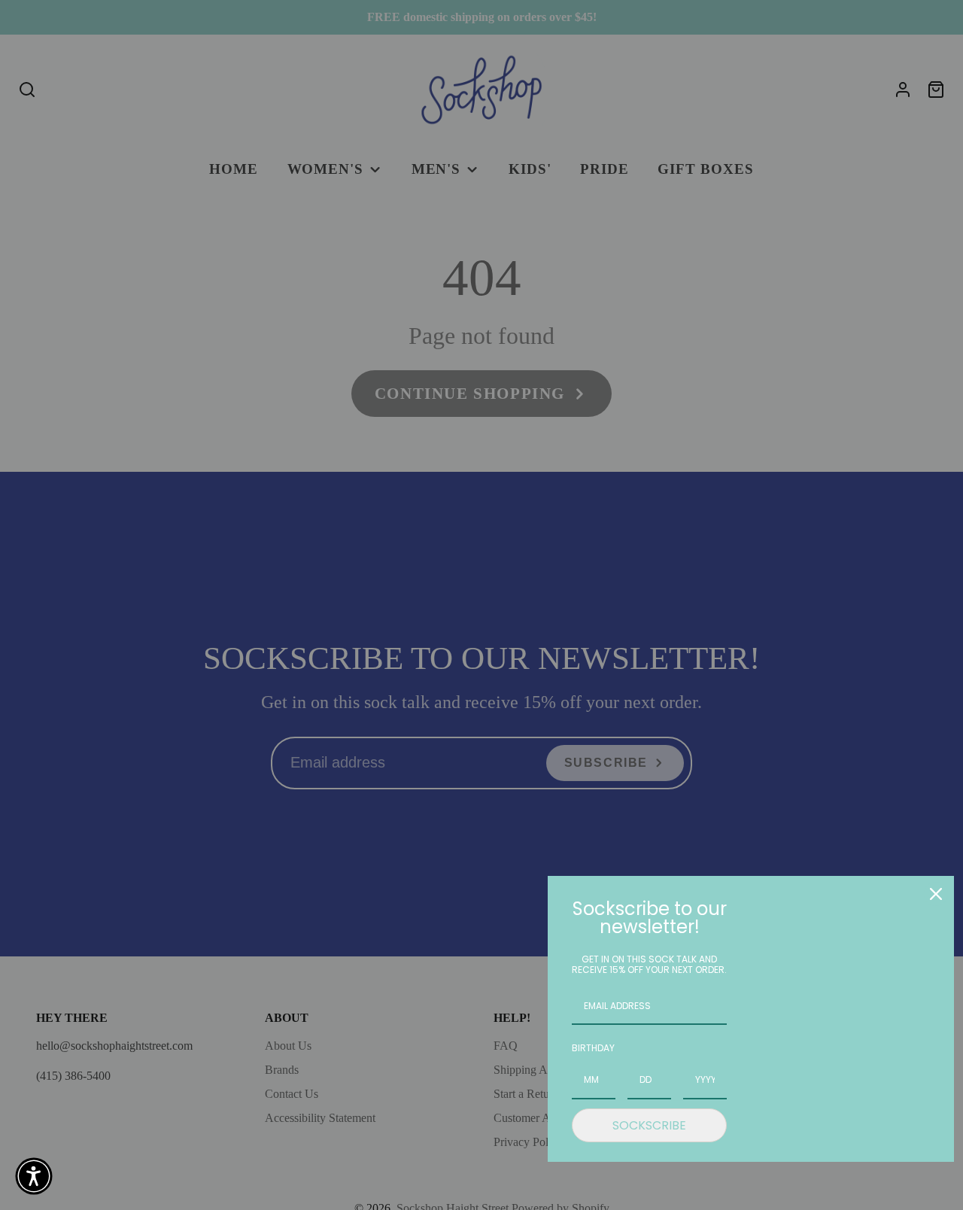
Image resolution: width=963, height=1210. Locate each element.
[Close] (936, 894)
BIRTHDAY (593, 1047)
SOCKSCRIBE (649, 1125)
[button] (34, 1176)
